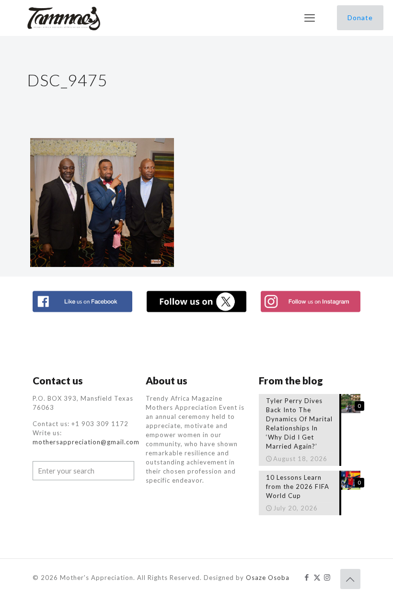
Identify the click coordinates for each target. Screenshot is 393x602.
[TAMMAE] (65, 17)
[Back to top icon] (350, 579)
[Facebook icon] (307, 577)
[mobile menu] (309, 18)
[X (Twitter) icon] (317, 577)
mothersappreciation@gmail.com (86, 442)
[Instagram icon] (327, 577)
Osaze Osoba (267, 577)
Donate (360, 17)
